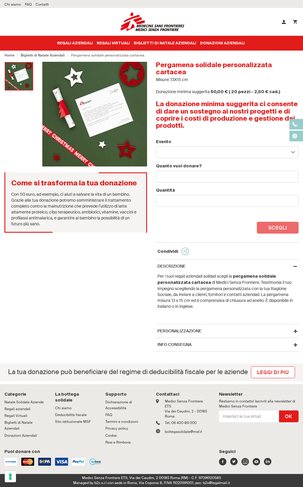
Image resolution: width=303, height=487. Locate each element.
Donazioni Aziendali (222, 43)
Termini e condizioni (121, 421)
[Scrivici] (160, 431)
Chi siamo (63, 408)
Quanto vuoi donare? (179, 166)
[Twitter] (234, 463)
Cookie (111, 435)
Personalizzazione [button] (179, 331)
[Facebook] (222, 463)
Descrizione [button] (171, 266)
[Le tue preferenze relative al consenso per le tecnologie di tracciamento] (10, 476)
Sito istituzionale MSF (73, 421)
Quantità (165, 190)
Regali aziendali (75, 43)
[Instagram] (245, 463)
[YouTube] (256, 463)
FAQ (108, 414)
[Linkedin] (267, 463)
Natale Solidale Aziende (24, 402)
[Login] (284, 22)
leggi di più (273, 372)
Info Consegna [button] (174, 344)
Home (9, 55)
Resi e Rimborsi (118, 442)
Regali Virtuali (113, 43)
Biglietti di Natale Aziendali (165, 43)
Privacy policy (116, 428)
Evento (163, 142)
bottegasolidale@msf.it (183, 431)
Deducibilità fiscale (71, 414)
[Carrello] (295, 22)
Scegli (277, 228)
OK (288, 416)
